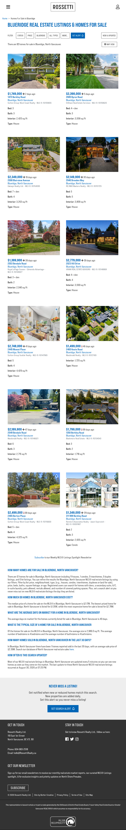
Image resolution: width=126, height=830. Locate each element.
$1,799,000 (73, 429)
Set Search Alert (61, 708)
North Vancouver (25, 100)
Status (20, 35)
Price (30, 35)
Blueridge (41, 35)
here (72, 649)
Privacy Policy (62, 795)
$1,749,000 (15, 94)
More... (65, 35)
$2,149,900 (73, 177)
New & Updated (109, 35)
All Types (53, 35)
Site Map (89, 795)
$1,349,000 (73, 512)
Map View (110, 44)
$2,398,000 (73, 94)
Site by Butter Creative (44, 795)
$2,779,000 (73, 260)
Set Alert (77, 35)
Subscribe (39, 557)
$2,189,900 (15, 429)
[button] (8, 7)
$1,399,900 (15, 260)
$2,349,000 (15, 177)
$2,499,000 (15, 512)
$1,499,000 (73, 346)
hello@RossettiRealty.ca (25, 753)
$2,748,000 (15, 346)
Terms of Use (76, 795)
